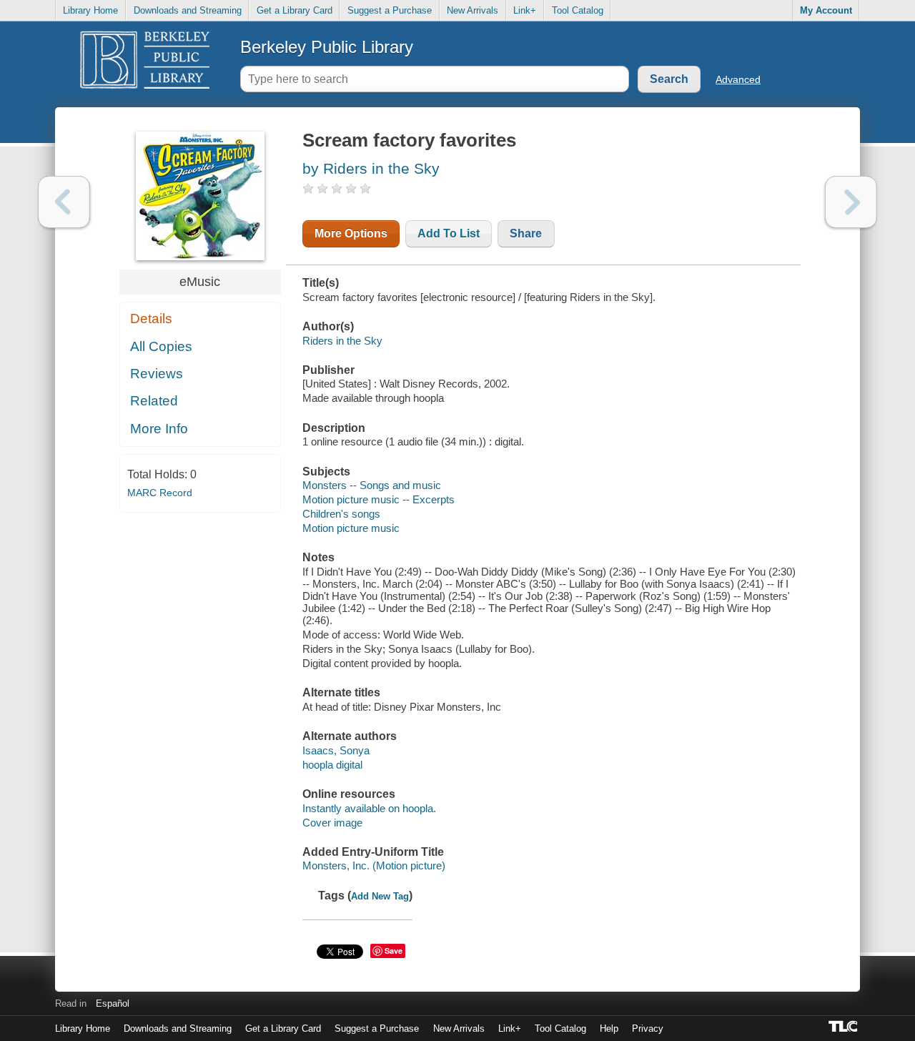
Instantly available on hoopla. (369, 808)
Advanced (738, 79)
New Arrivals (472, 10)
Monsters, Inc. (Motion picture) (373, 865)
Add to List (448, 233)
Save (393, 950)
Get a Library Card (294, 10)
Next (851, 202)
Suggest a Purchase (389, 10)
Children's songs (341, 514)
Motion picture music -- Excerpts (378, 499)
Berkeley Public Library (326, 46)
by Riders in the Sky (371, 168)
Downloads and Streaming (188, 10)
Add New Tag (380, 896)
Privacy (647, 1028)
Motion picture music (351, 528)
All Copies (161, 346)
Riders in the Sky (342, 341)
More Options (351, 233)
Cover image (332, 822)
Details (151, 318)
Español (112, 1003)
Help (609, 1028)
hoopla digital (332, 765)
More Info (159, 428)
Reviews (156, 373)
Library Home (90, 10)
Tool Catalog (577, 10)
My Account (826, 10)
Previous (64, 202)
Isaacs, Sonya (336, 750)
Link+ (524, 10)
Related (154, 400)
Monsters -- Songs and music (371, 485)
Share (526, 233)
